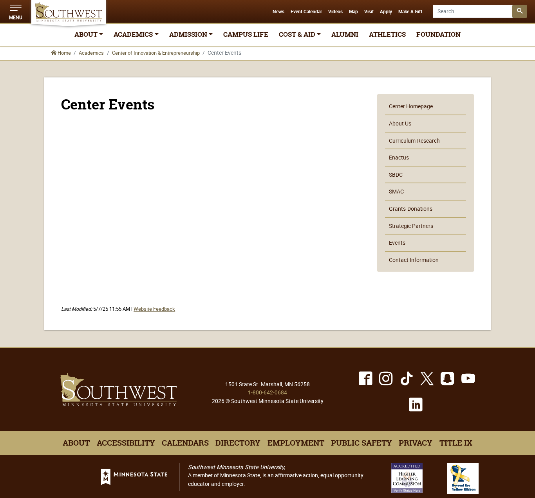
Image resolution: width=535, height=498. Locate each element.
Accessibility (126, 443)
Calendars (185, 443)
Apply (386, 11)
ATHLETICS (387, 34)
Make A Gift (410, 11)
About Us (400, 123)
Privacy (415, 443)
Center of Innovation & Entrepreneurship (156, 52)
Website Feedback (154, 309)
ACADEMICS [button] (133, 34)
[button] (15, 11)
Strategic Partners (411, 225)
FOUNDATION (438, 34)
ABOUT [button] (86, 34)
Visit (369, 11)
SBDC (396, 174)
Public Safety (361, 443)
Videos (335, 11)
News (278, 11)
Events (397, 242)
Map (353, 11)
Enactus (399, 157)
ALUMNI (344, 34)
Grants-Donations (410, 208)
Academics (91, 52)
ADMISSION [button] (188, 34)
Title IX (455, 443)
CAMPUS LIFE (245, 34)
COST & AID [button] (297, 34)
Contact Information (414, 259)
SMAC (396, 191)
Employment (296, 443)
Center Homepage (411, 106)
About (76, 443)
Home (63, 52)
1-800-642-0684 (267, 392)
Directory (237, 443)
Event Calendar (306, 11)
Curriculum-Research (414, 140)
